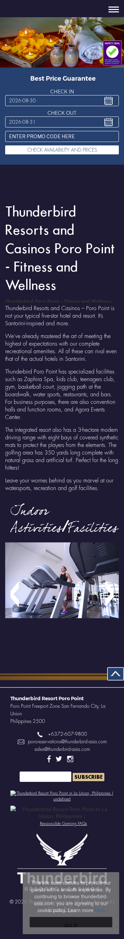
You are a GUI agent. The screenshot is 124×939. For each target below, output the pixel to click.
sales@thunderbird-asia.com (62, 749)
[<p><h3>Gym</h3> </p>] (62, 594)
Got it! (71, 924)
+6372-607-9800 (67, 734)
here (100, 910)
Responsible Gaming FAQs (63, 823)
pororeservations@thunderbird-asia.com (67, 741)
